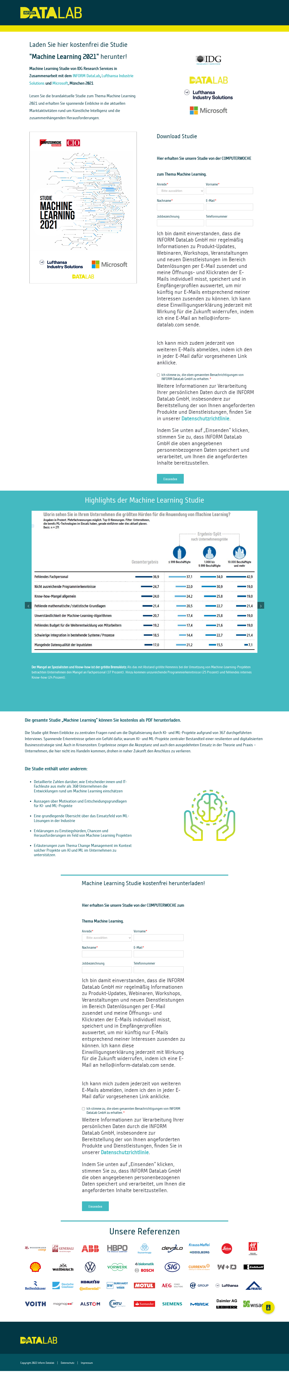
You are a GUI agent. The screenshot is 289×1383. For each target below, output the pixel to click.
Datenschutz (67, 1362)
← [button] (28, 605)
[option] (144, 608)
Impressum (87, 1362)
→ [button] (260, 605)
